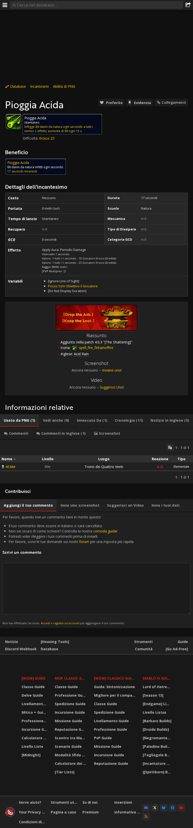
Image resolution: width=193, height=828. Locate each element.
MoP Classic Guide (71, 678)
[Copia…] (170, 447)
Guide (183, 641)
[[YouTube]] (181, 807)
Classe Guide (33, 686)
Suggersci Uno (111, 387)
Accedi (45, 623)
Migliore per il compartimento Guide (115, 695)
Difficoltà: (31, 138)
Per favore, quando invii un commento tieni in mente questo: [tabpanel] (68, 570)
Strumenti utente (65, 802)
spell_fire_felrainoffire (95, 347)
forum (84, 541)
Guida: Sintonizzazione (114, 686)
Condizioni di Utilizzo (33, 821)
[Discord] (146, 807)
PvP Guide (103, 737)
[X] (155, 807)
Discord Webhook (21, 649)
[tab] (19, 420)
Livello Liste (32, 746)
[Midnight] (31, 755)
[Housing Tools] (55, 641)
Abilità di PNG (64, 86)
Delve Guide (32, 695)
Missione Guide (68, 720)
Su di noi (90, 802)
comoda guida (105, 531)
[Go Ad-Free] (177, 649)
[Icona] (13, 122)
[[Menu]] (5, 5)
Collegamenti (174, 102)
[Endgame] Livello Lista (158, 703)
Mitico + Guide (34, 712)
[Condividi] (188, 5)
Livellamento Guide (35, 703)
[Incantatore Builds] (158, 763)
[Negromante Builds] (158, 737)
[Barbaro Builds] (157, 720)
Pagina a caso (63, 812)
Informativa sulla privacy (128, 812)
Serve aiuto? (30, 802)
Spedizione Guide (70, 703)
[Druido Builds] (156, 729)
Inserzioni (123, 802)
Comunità (144, 649)
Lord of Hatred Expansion (158, 686)
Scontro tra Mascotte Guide (71, 737)
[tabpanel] (96, 461)
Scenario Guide (68, 746)
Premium (90, 812)
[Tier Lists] (64, 772)
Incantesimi (39, 86)
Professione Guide (35, 720)
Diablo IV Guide (157, 678)
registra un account (66, 623)
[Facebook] (172, 807)
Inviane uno (111, 370)
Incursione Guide (35, 729)
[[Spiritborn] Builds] (158, 772)
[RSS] (146, 816)
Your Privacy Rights (33, 812)
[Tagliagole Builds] (158, 755)
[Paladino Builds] (158, 746)
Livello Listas (154, 712)
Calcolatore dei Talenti (35, 737)
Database (18, 86)
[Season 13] (153, 695)
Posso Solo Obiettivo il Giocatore (73, 286)
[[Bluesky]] (163, 807)
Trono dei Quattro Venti (103, 466)
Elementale (181, 467)
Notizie (11, 641)
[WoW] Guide (33, 678)
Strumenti (143, 641)
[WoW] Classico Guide (115, 678)
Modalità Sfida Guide (71, 755)
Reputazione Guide (71, 729)
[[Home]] (10, 815)
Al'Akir (11, 466)
